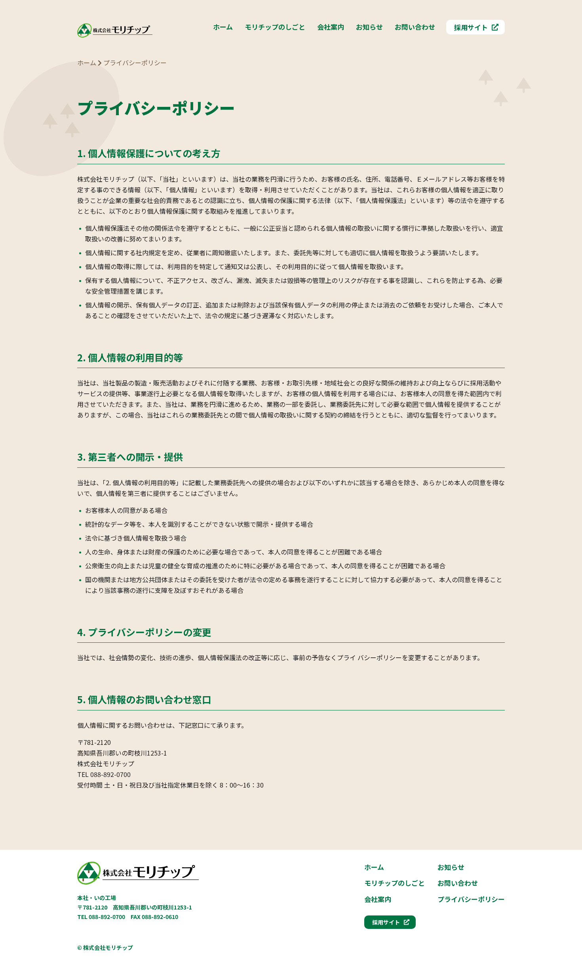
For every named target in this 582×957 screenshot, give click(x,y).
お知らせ (369, 27)
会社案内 (330, 27)
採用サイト (471, 27)
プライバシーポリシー (471, 899)
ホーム (223, 27)
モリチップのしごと (275, 27)
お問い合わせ (415, 27)
